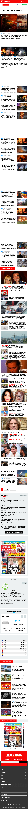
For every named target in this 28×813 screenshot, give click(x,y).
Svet (2, 33)
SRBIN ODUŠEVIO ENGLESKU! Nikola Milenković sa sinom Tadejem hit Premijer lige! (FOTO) (19, 714)
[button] (23, 583)
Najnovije (4, 495)
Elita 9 (13, 692)
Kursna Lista (14, 637)
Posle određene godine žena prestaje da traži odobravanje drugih (13, 508)
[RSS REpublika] (16, 804)
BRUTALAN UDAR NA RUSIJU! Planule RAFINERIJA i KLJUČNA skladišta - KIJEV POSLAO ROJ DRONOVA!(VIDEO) (8, 115)
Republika (4, 800)
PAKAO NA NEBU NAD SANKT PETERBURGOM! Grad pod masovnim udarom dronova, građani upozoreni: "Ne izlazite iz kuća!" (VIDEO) (8, 246)
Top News (4, 794)
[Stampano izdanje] (14, 558)
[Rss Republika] (14, 804)
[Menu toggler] (26, 2)
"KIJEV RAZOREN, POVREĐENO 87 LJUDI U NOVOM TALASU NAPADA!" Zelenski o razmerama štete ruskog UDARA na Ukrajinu (8, 254)
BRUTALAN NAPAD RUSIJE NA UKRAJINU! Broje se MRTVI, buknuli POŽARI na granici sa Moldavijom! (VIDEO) (14, 36)
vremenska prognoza (14, 611)
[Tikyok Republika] (11, 804)
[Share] (1, 15)
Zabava (3, 781)
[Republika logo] (6, 1)
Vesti (11, 4)
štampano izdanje (14, 538)
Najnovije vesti (6, 661)
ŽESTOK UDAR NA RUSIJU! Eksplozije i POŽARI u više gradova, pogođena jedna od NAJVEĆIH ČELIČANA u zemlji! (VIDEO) (8, 141)
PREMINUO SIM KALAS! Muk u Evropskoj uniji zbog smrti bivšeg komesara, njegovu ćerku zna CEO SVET (13, 527)
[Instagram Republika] (19, 804)
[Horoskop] (23, 1)
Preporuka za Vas (7, 268)
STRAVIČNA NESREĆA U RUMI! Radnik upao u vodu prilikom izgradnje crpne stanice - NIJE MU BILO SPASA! (13, 514)
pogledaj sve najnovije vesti (14, 532)
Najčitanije (23, 495)
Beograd (5, 616)
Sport (3, 778)
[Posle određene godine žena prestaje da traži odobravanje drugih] (6, 677)
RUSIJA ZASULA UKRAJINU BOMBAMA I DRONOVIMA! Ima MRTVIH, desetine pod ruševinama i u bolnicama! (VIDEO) (8, 90)
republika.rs (12, 807)
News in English (6, 797)
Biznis (3, 788)
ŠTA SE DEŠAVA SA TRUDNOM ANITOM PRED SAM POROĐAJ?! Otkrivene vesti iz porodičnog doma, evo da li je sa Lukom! (13, 521)
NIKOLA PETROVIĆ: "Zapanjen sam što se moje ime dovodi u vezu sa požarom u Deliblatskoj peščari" (12, 502)
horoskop (14, 579)
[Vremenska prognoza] (21, 1)
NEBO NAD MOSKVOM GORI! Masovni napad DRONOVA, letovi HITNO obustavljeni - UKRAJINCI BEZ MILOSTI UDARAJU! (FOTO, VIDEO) (8, 220)
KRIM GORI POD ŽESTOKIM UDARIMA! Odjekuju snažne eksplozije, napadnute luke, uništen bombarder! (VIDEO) (8, 150)
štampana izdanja (9, 720)
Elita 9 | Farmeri (6, 785)
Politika (14, 665)
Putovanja (4, 791)
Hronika (14, 682)
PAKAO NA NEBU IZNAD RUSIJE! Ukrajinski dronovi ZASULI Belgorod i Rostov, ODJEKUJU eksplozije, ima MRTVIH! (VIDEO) (8, 98)
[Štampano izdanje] (13, 735)
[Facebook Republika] (9, 804)
